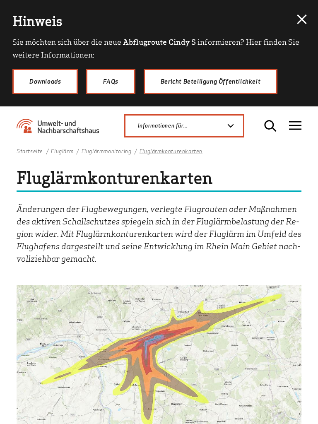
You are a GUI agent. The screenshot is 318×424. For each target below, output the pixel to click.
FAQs (110, 81)
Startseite (30, 151)
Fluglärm (62, 151)
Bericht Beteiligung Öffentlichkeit (210, 81)
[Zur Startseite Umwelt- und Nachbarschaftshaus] (60, 129)
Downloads (45, 81)
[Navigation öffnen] (295, 126)
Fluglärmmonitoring (107, 151)
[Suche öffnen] (270, 125)
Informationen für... (163, 125)
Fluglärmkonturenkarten (171, 151)
